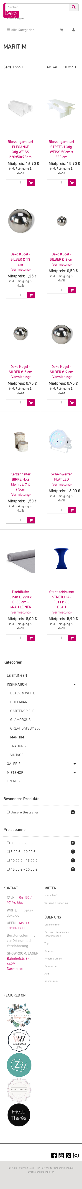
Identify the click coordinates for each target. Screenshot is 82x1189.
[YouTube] (61, 1156)
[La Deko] (13, 11)
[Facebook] (54, 1156)
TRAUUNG (18, 746)
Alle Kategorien (22, 30)
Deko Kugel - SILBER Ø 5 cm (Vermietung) (20, 372)
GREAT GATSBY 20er (26, 728)
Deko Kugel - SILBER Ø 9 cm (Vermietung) (61, 372)
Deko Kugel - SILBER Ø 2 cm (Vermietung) (61, 259)
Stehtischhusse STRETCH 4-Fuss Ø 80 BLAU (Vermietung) (61, 602)
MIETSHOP (15, 773)
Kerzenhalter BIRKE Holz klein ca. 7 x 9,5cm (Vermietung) (20, 484)
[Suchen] (74, 7)
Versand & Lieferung (56, 903)
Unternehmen (52, 924)
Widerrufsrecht (53, 958)
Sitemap (49, 951)
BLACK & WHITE (22, 693)
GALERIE (13, 764)
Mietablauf (50, 895)
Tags (47, 943)
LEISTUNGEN (17, 676)
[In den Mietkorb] (31, 182)
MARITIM (17, 737)
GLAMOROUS (20, 720)
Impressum (51, 981)
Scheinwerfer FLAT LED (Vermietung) (61, 479)
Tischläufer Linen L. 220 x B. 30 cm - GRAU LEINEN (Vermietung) (20, 602)
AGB (46, 973)
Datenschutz (51, 966)
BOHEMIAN (18, 702)
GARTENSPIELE (22, 711)
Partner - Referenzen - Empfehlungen (57, 934)
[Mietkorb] (61, 30)
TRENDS (13, 781)
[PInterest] (68, 1156)
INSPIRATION (17, 684)
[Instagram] (76, 1156)
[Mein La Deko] (74, 30)
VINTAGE (16, 755)
